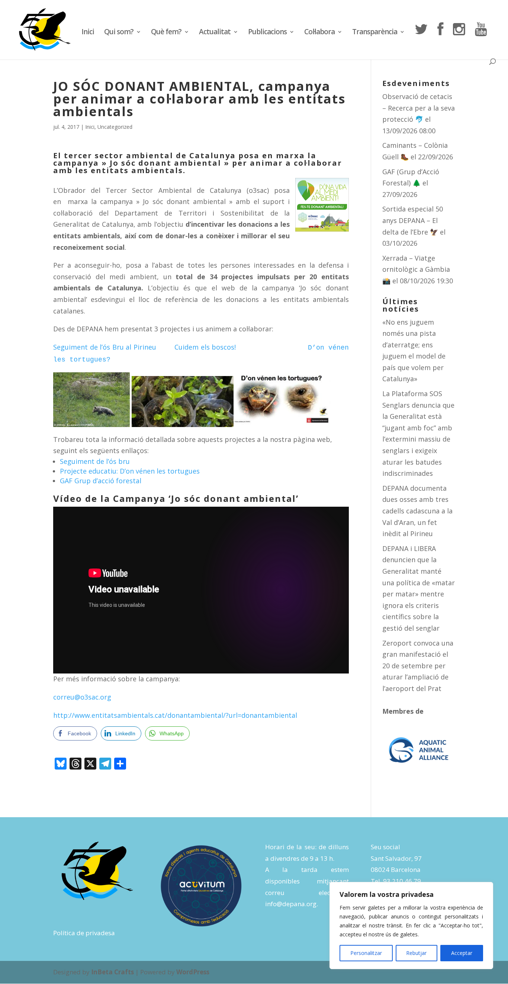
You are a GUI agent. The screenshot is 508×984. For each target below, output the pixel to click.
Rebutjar (416, 952)
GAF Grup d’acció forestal (100, 480)
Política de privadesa (84, 933)
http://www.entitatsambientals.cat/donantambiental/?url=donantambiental (175, 715)
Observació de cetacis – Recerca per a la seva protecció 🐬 (418, 108)
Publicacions (267, 32)
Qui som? (119, 32)
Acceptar (461, 952)
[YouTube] (481, 40)
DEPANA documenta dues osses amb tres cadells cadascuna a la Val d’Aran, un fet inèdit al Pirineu (417, 511)
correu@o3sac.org (82, 696)
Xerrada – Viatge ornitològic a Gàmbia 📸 (416, 269)
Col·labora (319, 32)
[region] (411, 925)
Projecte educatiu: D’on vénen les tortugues (130, 470)
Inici (87, 32)
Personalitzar (366, 952)
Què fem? (166, 32)
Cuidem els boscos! (241, 347)
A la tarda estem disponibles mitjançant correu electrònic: (307, 881)
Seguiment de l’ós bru (95, 461)
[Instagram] (459, 40)
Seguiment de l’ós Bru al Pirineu (113, 347)
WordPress (192, 972)
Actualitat (215, 32)
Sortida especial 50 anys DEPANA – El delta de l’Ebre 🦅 (412, 220)
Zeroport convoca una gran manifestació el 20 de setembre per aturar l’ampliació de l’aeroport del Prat (417, 666)
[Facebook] (440, 40)
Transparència (374, 32)
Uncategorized (114, 126)
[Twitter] (421, 40)
